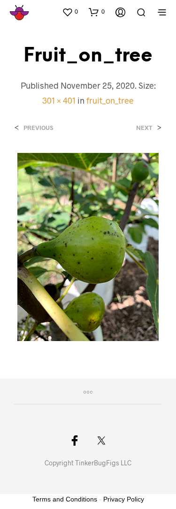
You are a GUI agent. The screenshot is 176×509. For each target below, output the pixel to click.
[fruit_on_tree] (88, 246)
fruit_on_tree (110, 100)
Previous (38, 128)
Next (144, 128)
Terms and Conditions (64, 499)
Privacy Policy (123, 499)
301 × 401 (59, 100)
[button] (70, 11)
